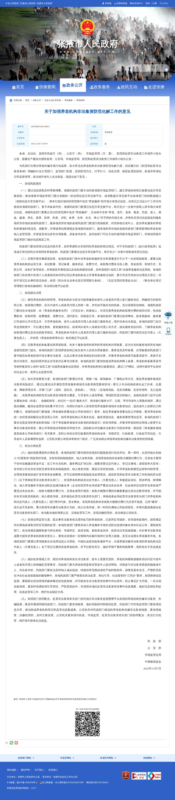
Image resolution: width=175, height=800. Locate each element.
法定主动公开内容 (53, 100)
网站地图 (11, 770)
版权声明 (25, 770)
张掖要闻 (47, 87)
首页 (20, 87)
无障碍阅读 (122, 3)
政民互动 (129, 87)
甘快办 (168, 334)
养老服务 (69, 100)
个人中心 (163, 3)
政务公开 (74, 85)
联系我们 (53, 770)
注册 (154, 3)
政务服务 (102, 87)
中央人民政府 (12, 3)
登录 (147, 3)
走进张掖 (156, 87)
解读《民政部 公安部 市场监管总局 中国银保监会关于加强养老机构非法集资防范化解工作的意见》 (56, 699)
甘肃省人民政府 (27, 3)
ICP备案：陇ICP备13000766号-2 (22, 782)
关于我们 (39, 770)
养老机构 (80, 100)
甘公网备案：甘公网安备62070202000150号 (63, 782)
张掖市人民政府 (44, 3)
